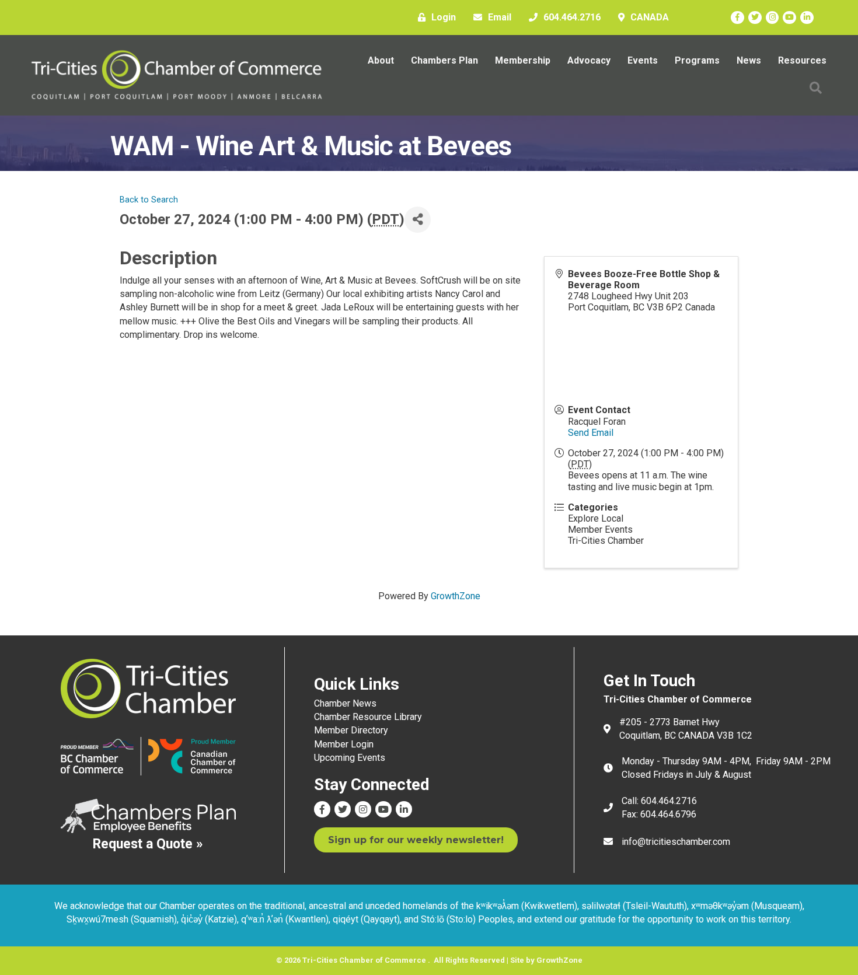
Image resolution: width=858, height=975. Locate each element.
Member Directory (351, 730)
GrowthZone (455, 596)
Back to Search (149, 200)
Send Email (590, 432)
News (749, 60)
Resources (802, 60)
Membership (522, 60)
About (381, 60)
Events (642, 60)
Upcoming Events (349, 757)
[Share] (417, 220)
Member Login (344, 744)
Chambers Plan (444, 60)
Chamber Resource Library (368, 716)
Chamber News (345, 703)
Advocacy (589, 60)
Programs (697, 60)
